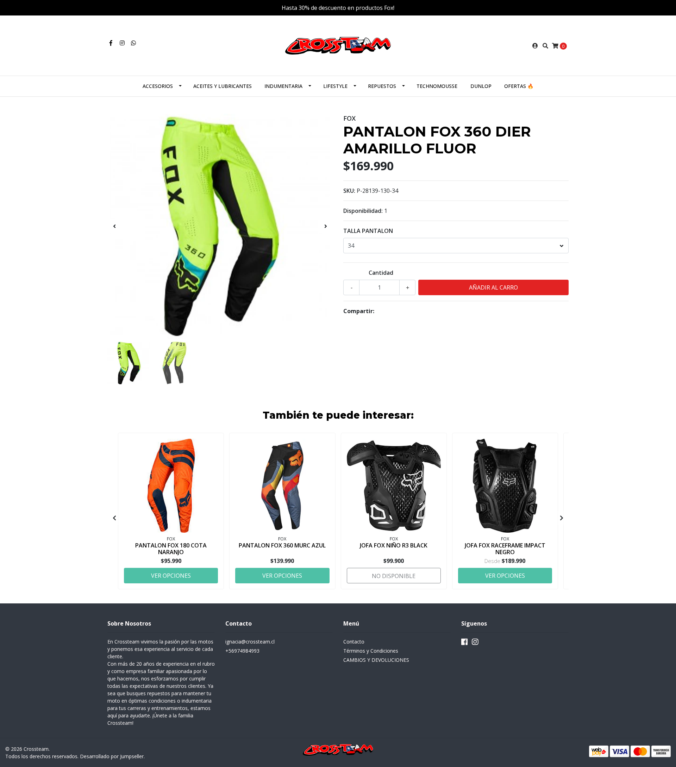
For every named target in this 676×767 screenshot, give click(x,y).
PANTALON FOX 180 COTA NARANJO (171, 548)
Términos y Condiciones (370, 650)
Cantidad (381, 273)
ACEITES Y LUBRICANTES (222, 86)
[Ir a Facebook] (110, 43)
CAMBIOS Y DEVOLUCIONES (376, 660)
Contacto (353, 641)
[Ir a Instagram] (122, 43)
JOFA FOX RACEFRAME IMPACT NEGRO (505, 548)
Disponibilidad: (363, 211)
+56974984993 (242, 650)
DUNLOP (481, 86)
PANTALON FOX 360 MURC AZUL (282, 545)
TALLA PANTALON (368, 231)
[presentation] (114, 226)
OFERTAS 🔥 (518, 86)
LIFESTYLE (335, 86)
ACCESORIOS (158, 86)
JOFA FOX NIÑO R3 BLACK (393, 545)
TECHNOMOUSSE (437, 86)
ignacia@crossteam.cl (250, 641)
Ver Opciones (171, 575)
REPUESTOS (382, 86)
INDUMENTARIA (283, 86)
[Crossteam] (338, 45)
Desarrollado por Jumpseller (112, 756)
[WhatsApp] (133, 43)
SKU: (349, 191)
